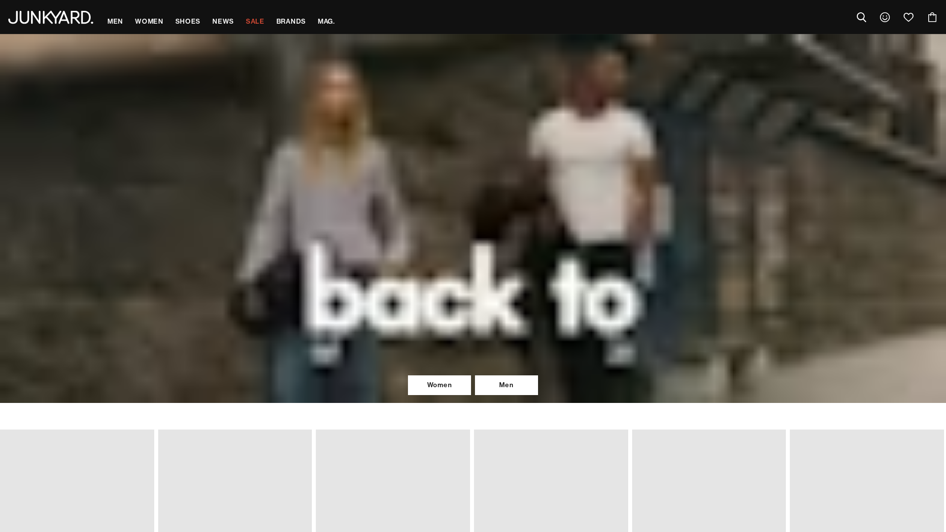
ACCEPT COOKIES (611, 334)
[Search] (861, 17)
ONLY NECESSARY (334, 334)
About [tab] (618, 187)
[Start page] (51, 17)
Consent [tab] (327, 187)
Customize (468, 334)
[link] (885, 17)
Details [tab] (473, 187)
